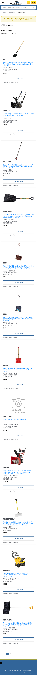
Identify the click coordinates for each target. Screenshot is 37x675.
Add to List (20, 79)
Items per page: (6, 30)
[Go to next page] (30, 654)
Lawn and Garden (12, 12)
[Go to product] (18, 49)
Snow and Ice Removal (21, 12)
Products (4, 12)
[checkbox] (3, 25)
